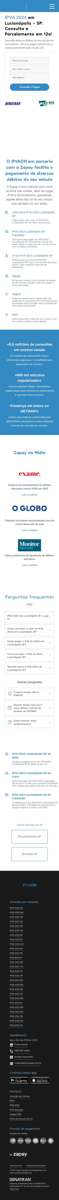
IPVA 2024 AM (16, 998)
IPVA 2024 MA (16, 1007)
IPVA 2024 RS (16, 980)
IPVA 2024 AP (16, 935)
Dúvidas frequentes (24, 1057)
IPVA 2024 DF (16, 908)
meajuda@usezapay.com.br (28, 1063)
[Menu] (52, 6)
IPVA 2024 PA (16, 953)
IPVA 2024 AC (16, 939)
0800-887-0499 (22, 1050)
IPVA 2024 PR (16, 917)
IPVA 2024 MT (16, 948)
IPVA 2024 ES (16, 994)
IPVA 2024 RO (16, 1021)
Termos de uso (16, 1166)
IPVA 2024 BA (16, 989)
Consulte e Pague (29, 87)
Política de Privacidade (36, 1166)
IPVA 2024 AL (16, 1003)
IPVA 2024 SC (16, 921)
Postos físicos (21, 1044)
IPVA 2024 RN (16, 984)
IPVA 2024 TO (16, 966)
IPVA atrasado (16, 1110)
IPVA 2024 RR (16, 962)
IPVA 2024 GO (16, 944)
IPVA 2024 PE (16, 926)
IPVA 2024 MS (16, 1012)
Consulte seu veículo (20, 1096)
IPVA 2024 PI (16, 957)
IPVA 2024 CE (16, 930)
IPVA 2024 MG (17, 912)
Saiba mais (14, 1189)
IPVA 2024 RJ (16, 971)
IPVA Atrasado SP (29, 836)
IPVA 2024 (15, 1105)
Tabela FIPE (15, 1114)
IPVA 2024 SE (16, 1025)
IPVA (12, 1100)
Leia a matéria (30, 494)
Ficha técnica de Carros (21, 1119)
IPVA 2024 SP (29, 854)
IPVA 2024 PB (16, 1016)
